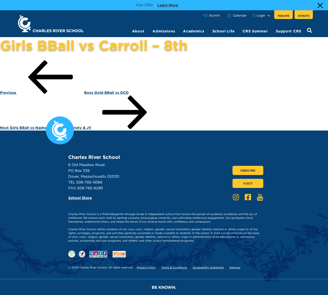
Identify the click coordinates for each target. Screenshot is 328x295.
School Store (80, 198)
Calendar (240, 15)
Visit (248, 183)
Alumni (214, 15)
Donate (303, 15)
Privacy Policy (146, 267)
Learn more (167, 5)
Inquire (283, 15)
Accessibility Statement (208, 267)
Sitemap (234, 267)
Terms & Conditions (174, 267)
